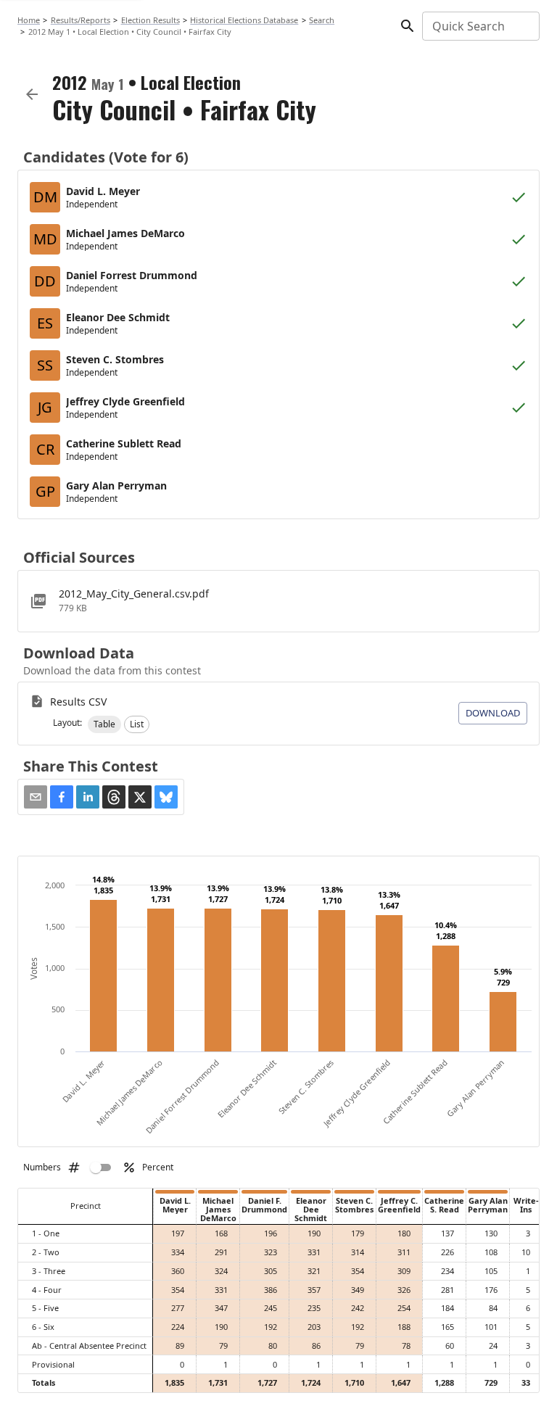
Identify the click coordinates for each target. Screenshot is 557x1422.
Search (321, 20)
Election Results (150, 20)
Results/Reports (80, 20)
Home (28, 20)
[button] (104, 724)
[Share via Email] (35, 797)
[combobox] (479, 26)
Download (493, 712)
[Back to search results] (31, 94)
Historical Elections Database (244, 20)
